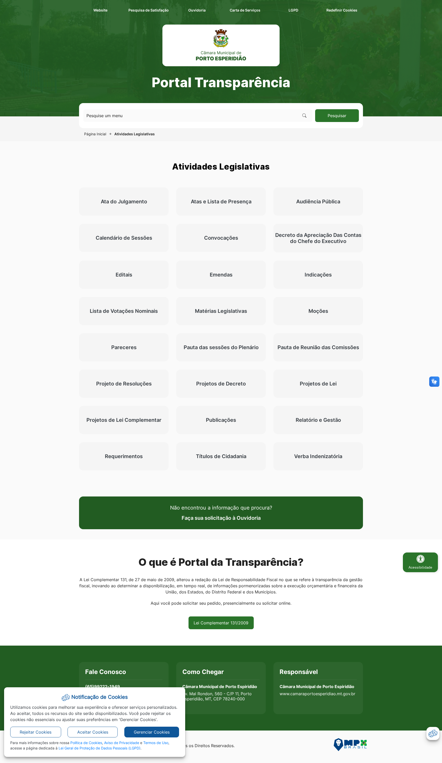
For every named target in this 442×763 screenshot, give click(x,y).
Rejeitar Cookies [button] (35, 732)
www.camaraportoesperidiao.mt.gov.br (317, 693)
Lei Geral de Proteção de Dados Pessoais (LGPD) (99, 748)
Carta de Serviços (245, 10)
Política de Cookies (86, 742)
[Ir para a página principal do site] (221, 45)
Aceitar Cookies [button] (92, 732)
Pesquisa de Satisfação (148, 10)
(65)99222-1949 (102, 686)
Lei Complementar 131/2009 (221, 622)
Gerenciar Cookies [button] (152, 732)
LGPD (293, 10)
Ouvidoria (197, 10)
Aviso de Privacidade (121, 742)
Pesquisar (337, 115)
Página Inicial (95, 134)
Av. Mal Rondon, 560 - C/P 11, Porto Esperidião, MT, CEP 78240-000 (217, 696)
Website (100, 10)
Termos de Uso (155, 742)
